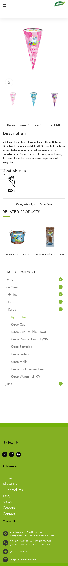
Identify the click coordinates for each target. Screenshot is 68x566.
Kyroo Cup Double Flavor (28, 332)
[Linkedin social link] (18, 454)
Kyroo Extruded (21, 346)
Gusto (12, 302)
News (7, 502)
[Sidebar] (4, 174)
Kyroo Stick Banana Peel (27, 369)
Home (7, 478)
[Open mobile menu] (4, 5)
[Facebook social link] (4, 454)
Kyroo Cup (18, 324)
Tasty (6, 496)
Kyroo (34, 204)
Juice (8, 384)
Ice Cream (12, 287)
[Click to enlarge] (9, 82)
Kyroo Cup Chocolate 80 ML (18, 254)
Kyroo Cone (46, 204)
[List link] (34, 543)
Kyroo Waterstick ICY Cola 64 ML (50, 254)
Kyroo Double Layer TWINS (30, 339)
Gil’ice (13, 294)
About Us (10, 484)
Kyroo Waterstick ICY (25, 376)
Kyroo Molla (19, 361)
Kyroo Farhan (20, 354)
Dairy (9, 279)
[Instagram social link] (11, 454)
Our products (13, 490)
